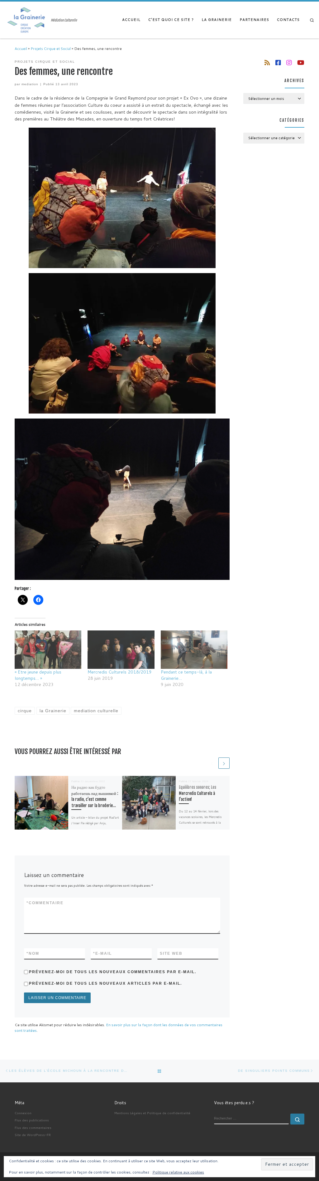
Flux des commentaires (33, 1127)
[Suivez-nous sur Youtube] (300, 62)
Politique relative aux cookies (178, 1172)
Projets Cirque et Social (51, 48)
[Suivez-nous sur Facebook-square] (278, 62)
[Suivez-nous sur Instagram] (289, 62)
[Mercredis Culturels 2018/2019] (121, 649)
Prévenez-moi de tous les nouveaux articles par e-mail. (105, 983)
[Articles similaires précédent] (211, 763)
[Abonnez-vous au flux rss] (267, 62)
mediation (29, 84)
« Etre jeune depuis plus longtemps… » (38, 675)
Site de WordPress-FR (33, 1134)
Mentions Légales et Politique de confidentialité (152, 1112)
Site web (171, 953)
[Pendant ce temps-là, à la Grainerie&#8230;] (194, 649)
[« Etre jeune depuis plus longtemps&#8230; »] (48, 649)
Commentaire (45, 903)
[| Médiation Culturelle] (27, 19)
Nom (32, 953)
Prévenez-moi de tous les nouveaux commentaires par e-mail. (112, 972)
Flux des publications (32, 1120)
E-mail (102, 953)
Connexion (23, 1112)
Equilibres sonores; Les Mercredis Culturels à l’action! (197, 793)
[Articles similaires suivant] (224, 763)
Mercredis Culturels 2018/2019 (120, 672)
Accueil (21, 48)
